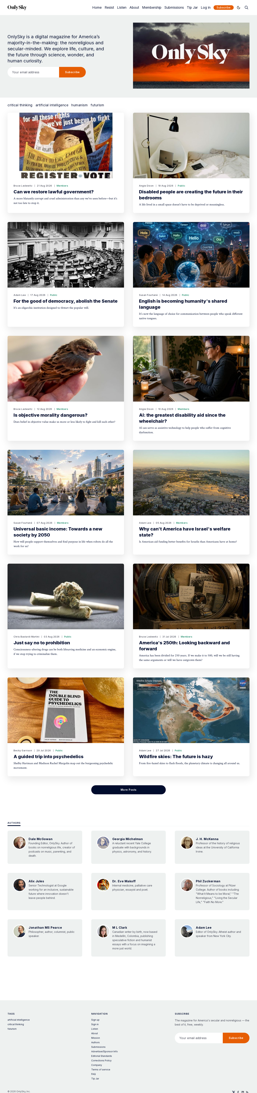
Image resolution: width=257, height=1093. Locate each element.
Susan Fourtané (148, 295)
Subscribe (224, 7)
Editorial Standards (101, 1056)
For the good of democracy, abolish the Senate (66, 301)
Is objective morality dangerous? (50, 415)
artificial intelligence (52, 105)
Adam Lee (20, 295)
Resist (109, 7)
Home (97, 7)
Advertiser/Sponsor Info (104, 1051)
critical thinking (20, 105)
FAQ (93, 1074)
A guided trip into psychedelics (49, 756)
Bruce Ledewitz (23, 185)
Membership (151, 7)
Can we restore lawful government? (54, 191)
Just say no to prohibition (42, 642)
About (134, 7)
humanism (79, 105)
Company (96, 1065)
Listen (121, 7)
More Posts (129, 789)
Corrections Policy (101, 1060)
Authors (14, 822)
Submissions (174, 7)
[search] (246, 8)
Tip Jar (192, 7)
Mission (95, 1037)
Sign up (95, 1019)
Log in (206, 7)
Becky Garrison (23, 750)
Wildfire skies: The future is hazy (176, 756)
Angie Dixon (146, 185)
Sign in (95, 1024)
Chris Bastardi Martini (26, 636)
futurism (97, 105)
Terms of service (100, 1069)
